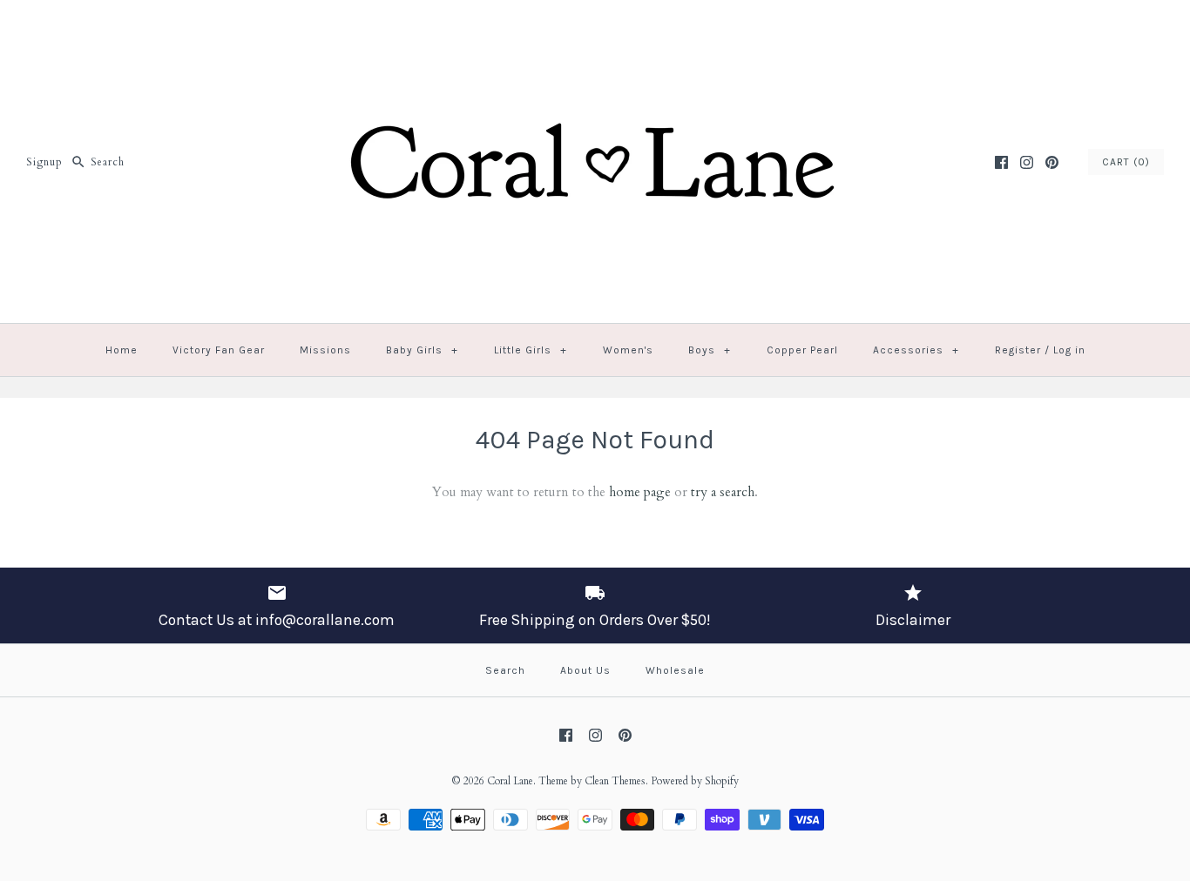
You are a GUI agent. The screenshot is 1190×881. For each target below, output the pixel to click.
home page (640, 492)
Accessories (916, 350)
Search (505, 670)
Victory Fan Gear (218, 350)
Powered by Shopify (695, 781)
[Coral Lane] (595, 28)
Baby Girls (422, 350)
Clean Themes (615, 781)
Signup (44, 162)
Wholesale (675, 670)
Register (1018, 350)
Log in (1069, 350)
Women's (628, 350)
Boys (709, 350)
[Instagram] (1026, 162)
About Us (585, 670)
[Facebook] (1001, 162)
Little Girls (530, 350)
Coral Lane (510, 781)
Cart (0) (1126, 162)
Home (121, 350)
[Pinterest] (1051, 162)
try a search (722, 492)
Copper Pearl (802, 350)
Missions (325, 350)
